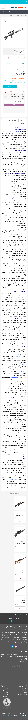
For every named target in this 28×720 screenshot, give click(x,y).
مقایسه (9, 86)
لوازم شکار (22, 15)
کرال (15, 82)
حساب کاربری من (4, 690)
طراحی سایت (20, 716)
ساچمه (20, 309)
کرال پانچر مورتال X (15, 377)
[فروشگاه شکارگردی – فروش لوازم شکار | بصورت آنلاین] (18, 7)
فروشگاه (25, 692)
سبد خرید (6, 694)
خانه (26, 15)
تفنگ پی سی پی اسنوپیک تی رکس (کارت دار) (21, 600)
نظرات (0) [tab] (22, 123)
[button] (5, 21)
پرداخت (6, 692)
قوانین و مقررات (5, 696)
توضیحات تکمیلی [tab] (12, 121)
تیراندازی (21, 82)
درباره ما (25, 690)
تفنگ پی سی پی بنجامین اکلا (21, 571)
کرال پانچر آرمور (17, 357)
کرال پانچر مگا (23, 364)
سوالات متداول (14, 620)
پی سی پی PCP (14, 132)
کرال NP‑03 (23, 372)
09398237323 (7, 12)
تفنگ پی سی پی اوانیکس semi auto (20, 514)
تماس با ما (24, 689)
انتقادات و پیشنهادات (14, 622)
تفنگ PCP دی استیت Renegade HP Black (20, 543)
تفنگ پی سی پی (17, 15)
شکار (18, 82)
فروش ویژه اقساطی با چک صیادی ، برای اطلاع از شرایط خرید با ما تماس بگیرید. (14, 2)
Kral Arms (11, 137)
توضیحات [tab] (22, 121)
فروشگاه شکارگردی (14, 479)
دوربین (7, 309)
